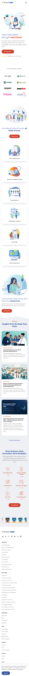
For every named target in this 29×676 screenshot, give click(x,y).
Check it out (14, 136)
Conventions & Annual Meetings (9, 592)
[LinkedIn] (20, 536)
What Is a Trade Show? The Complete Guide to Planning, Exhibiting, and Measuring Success (13, 385)
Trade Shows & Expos (6, 578)
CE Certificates (5, 559)
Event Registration (6, 545)
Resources (4, 612)
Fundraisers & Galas (6, 585)
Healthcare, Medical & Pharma (8, 602)
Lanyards (4, 634)
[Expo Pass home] (7, 2)
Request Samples (5, 639)
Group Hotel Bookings (6, 569)
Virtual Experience (6, 557)
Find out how (7, 51)
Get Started (7, 310)
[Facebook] (12, 536)
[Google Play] (6, 536)
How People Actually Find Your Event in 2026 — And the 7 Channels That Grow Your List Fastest (13, 420)
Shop (3, 626)
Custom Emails (5, 562)
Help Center (4, 615)
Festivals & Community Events (8, 587)
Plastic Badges (5, 631)
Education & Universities (7, 599)
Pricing (3, 656)
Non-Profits (4, 597)
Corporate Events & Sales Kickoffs (9, 582)
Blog (3, 618)
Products (4, 542)
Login (3, 658)
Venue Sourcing (5, 566)
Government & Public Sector (8, 609)
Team (3, 647)
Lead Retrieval (5, 552)
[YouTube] (14, 536)
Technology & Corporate (7, 604)
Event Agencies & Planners (8, 607)
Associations (4, 595)
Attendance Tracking (6, 550)
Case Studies (4, 620)
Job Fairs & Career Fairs (7, 580)
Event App (4, 554)
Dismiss (6, 673)
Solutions (4, 572)
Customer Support (6, 650)
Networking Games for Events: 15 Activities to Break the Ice (12, 350)
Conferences (4, 575)
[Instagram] (17, 536)
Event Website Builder (7, 564)
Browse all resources (14, 440)
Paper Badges (5, 629)
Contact (4, 642)
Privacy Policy (20, 669)
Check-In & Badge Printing (7, 547)
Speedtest (4, 623)
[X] (9, 536)
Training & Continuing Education (9, 590)
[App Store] (3, 536)
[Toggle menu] (26, 2)
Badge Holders (5, 636)
